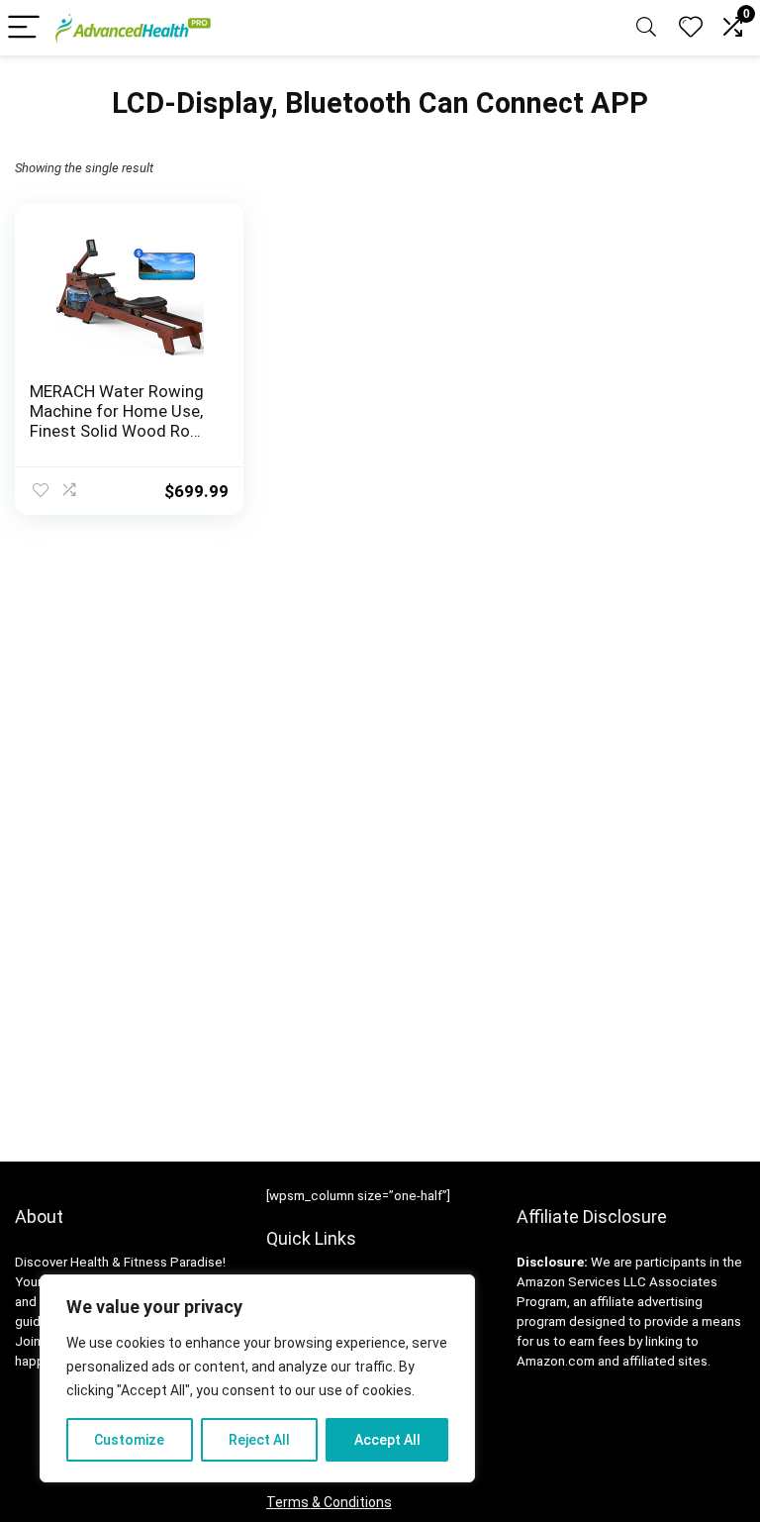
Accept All (387, 1440)
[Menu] (24, 28)
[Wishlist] (691, 28)
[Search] (646, 28)
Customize (129, 1440)
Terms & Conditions (329, 1502)
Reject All (259, 1440)
